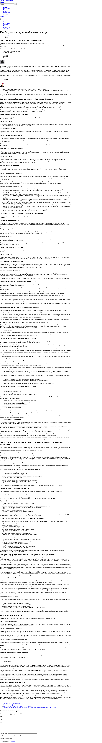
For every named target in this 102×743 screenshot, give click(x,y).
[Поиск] (15, 4)
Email (2, 719)
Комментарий (4, 733)
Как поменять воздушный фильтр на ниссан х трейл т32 (17, 706)
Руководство (6, 12)
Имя (1, 716)
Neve (1, 741)
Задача (5, 7)
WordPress (12, 741)
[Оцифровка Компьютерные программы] (2, 2)
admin (7, 35)
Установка (6, 14)
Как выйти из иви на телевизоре (11, 703)
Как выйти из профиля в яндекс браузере (13, 705)
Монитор (5, 9)
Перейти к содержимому (6, 0)
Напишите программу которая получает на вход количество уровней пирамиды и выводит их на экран (29, 707)
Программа (6, 11)
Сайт (1, 722)
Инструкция (6, 8)
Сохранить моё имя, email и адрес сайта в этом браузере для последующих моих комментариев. (26, 735)
